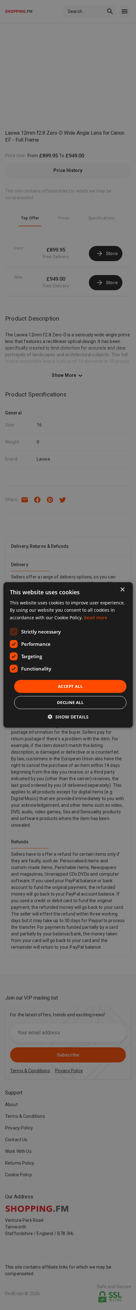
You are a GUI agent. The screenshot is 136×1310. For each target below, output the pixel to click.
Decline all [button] (70, 702)
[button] (68, 717)
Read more (95, 617)
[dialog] (68, 655)
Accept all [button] (70, 686)
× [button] (122, 589)
